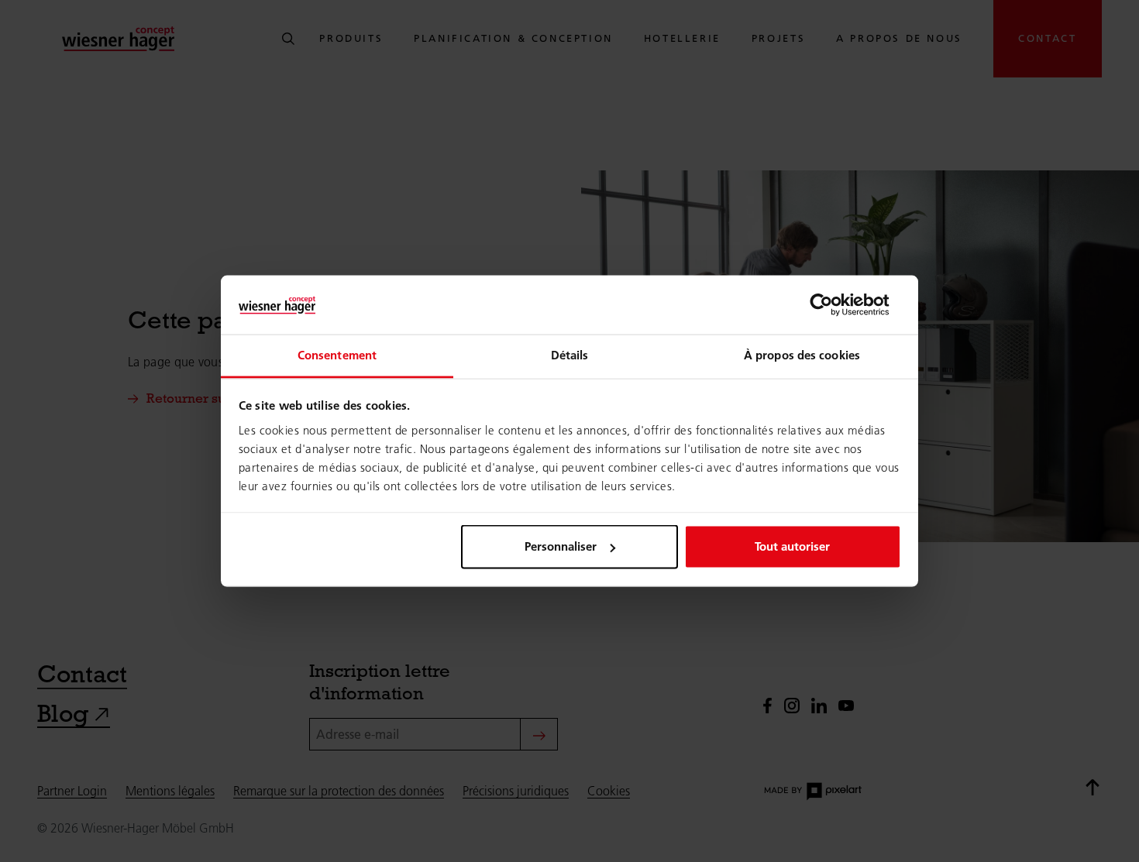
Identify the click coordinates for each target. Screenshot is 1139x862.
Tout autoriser (792, 546)
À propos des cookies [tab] (802, 355)
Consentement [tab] (337, 355)
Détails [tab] (570, 355)
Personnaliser (561, 546)
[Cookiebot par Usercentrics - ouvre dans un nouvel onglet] (833, 304)
